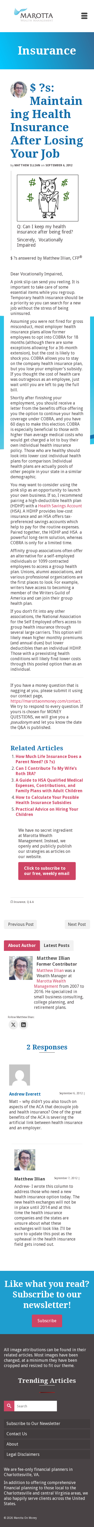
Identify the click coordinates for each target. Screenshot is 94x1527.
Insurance (19, 902)
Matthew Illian (27, 165)
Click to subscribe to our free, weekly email (46, 871)
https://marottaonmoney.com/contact (45, 701)
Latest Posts (56, 945)
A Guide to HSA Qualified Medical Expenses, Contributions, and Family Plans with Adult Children (49, 785)
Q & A (30, 902)
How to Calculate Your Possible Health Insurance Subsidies (47, 800)
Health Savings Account (60, 505)
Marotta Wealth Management (50, 984)
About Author (22, 945)
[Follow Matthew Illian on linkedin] (23, 1025)
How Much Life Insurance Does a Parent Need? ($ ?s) (48, 759)
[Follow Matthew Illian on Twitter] (13, 1025)
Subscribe (47, 1320)
